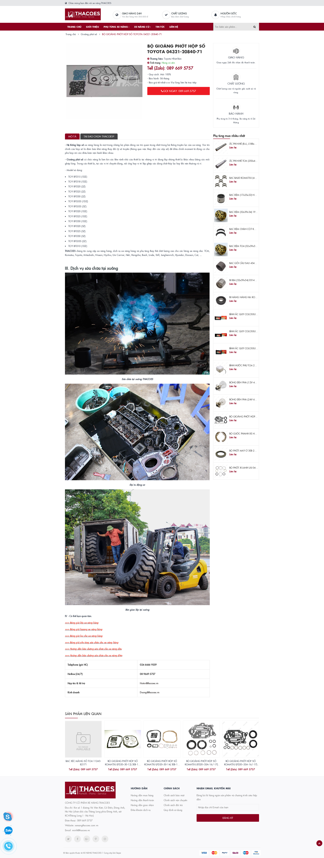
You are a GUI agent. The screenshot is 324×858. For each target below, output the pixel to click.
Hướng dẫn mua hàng (142, 795)
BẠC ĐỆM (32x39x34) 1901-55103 (247, 212)
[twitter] (68, 839)
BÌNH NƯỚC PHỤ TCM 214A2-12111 (248, 365)
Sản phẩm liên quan (83, 713)
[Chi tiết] (78, 769)
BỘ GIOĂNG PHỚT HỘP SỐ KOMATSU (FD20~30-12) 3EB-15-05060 (122, 764)
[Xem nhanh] (87, 769)
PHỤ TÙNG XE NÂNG (116, 26)
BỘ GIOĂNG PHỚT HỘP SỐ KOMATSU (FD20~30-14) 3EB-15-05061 (162, 764)
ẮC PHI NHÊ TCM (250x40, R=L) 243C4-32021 (253, 160)
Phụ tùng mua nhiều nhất (229, 136)
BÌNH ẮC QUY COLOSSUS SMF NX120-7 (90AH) (255, 348)
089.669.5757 (84, 820)
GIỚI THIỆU (92, 26)
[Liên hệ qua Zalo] (8, 830)
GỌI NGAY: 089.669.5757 (179, 91)
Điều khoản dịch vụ (141, 810)
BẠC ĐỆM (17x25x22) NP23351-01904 (249, 194)
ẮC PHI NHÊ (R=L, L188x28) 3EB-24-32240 (251, 143)
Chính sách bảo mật (174, 795)
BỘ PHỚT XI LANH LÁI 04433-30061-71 (250, 467)
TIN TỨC (160, 26)
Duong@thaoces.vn (149, 692)
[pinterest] (105, 839)
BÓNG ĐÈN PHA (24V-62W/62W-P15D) (250, 399)
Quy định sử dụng (173, 810)
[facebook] (77, 839)
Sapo (118, 852)
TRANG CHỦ (74, 26)
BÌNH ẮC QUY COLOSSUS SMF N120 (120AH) (253, 331)
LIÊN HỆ (173, 26)
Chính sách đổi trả (173, 805)
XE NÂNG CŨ (142, 26)
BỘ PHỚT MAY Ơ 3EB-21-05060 (246, 450)
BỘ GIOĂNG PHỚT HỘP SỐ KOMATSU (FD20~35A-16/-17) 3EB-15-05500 (201, 764)
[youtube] (95, 839)
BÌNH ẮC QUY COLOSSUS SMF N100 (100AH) (253, 314)
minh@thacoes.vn (81, 830)
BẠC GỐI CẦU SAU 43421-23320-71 (249, 263)
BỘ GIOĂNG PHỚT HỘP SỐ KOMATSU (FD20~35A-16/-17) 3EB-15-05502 (240, 764)
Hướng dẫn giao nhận (142, 805)
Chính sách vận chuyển (175, 800)
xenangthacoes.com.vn (86, 825)
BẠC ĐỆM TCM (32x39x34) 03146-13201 (251, 246)
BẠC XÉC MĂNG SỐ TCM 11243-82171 (83, 762)
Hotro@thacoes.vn (149, 683)
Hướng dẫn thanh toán (142, 800)
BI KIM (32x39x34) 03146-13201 (246, 280)
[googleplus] (86, 839)
